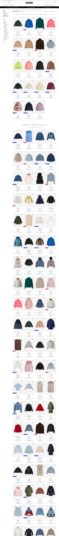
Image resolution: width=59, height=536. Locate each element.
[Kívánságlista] (53, 2)
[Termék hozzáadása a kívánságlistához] (21, 17)
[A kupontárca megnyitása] (46, 2)
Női (3, 2)
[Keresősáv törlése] (55, 5)
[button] (46, 11)
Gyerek (9, 2)
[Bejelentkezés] (48, 2)
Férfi (6, 2)
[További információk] (18, 56)
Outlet (5, 0)
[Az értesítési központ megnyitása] (50, 3)
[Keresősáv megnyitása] (44, 5)
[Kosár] (55, 2)
